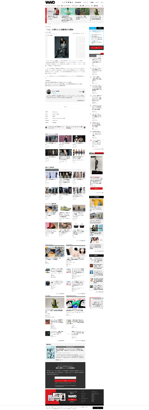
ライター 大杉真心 (50, 35)
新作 (73, 218)
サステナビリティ (75, 5)
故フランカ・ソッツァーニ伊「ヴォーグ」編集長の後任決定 (74, 127)
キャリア (83, 401)
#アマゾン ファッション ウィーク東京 (59, 118)
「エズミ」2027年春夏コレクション (78, 180)
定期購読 (91, 2)
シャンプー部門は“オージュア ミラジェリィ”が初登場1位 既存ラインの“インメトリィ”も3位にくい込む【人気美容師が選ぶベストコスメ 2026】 (78, 284)
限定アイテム (63, 234)
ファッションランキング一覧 (98, 149)
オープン (60, 218)
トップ (82, 391)
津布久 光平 (52, 275)
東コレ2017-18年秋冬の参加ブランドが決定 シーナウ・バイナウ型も (58, 82)
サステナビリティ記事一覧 (80, 340)
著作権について (94, 396)
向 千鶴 (67, 314)
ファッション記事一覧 (60, 293)
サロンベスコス (80, 275)
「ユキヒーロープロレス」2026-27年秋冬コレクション (78, 195)
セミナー (97, 2)
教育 (46, 261)
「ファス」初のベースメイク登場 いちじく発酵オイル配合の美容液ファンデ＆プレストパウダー (75, 259)
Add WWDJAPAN (77, 33)
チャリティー (94, 92)
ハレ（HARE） (55, 60)
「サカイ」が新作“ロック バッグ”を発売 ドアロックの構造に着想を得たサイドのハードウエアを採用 (78, 232)
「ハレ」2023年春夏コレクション (50, 144)
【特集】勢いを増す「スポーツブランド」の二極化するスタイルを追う (52, 17)
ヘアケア (75, 275)
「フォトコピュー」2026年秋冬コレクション (50, 195)
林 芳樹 (52, 335)
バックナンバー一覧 (99, 192)
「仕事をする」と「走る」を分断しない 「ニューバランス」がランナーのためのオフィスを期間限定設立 (64, 214)
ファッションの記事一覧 (80, 240)
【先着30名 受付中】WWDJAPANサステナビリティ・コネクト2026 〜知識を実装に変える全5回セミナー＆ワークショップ (67, 19)
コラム (66, 161)
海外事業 (58, 334)
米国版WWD (52, 326)
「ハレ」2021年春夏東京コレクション (78, 144)
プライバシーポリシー (95, 392)
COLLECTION (47, 146)
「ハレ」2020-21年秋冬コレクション (50, 157)
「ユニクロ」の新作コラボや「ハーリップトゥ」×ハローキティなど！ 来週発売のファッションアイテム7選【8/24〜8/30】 (96, 98)
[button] (103, 5)
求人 (92, 5)
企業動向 (67, 218)
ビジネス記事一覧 (61, 340)
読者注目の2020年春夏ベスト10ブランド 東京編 (78, 157)
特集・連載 (82, 5)
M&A (46, 313)
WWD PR (99, 251)
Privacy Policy (74, 385)
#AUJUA (73, 278)
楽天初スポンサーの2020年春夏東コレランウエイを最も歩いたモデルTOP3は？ (64, 158)
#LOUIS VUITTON (53, 328)
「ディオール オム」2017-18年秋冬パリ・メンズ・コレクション (56, 127)
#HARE (54, 116)
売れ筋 (73, 275)
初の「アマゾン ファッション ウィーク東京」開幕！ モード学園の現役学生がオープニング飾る (63, 83)
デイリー (92, 55)
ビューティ (53, 5)
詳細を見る (96, 188)
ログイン (102, 2)
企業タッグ (63, 218)
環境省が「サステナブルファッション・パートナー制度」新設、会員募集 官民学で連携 (78, 333)
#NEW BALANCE (53, 277)
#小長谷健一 (55, 122)
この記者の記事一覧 (80, 100)
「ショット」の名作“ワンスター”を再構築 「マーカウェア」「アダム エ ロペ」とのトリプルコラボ (78, 214)
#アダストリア (55, 120)
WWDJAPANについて (94, 391)
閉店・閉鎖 (52, 325)
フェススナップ (94, 73)
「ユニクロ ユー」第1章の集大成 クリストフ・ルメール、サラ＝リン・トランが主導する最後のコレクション (96, 61)
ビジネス (58, 5)
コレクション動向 (61, 161)
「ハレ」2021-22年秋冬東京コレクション (64, 144)
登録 (96, 47)
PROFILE (80, 91)
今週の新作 (93, 102)
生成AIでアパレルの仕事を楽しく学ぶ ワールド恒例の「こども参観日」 (50, 214)
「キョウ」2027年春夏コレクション (64, 195)
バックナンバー (85, 2)
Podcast (73, 312)
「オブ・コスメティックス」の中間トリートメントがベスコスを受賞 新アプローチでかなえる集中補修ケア (98, 274)
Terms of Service (59, 386)
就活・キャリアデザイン (66, 5)
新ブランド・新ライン (69, 262)
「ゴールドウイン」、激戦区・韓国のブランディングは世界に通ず (81, 17)
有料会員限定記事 (78, 2)
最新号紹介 (96, 5)
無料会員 (92, 28)
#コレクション (55, 111)
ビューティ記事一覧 (81, 293)
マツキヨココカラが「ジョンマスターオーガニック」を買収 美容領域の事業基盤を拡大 (54, 311)
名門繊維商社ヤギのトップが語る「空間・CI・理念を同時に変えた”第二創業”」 (96, 233)
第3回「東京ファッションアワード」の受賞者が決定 (55, 85)
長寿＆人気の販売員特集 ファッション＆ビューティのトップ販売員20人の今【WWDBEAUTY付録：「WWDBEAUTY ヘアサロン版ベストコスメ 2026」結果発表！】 (69, 350)
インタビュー (74, 325)
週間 (100, 55)
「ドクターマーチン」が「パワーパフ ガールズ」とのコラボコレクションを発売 (50, 231)
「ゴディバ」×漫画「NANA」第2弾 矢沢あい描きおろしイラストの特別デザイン (64, 231)
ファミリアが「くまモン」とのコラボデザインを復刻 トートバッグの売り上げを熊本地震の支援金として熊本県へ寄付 (97, 88)
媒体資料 (93, 401)
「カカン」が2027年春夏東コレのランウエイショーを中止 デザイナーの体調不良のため (64, 181)
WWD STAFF (52, 286)
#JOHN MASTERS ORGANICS (50, 317)
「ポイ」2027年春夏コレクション (50, 180)
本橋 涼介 (46, 262)
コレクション (87, 5)
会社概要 (93, 397)
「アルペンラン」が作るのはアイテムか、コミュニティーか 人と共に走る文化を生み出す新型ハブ (95, 221)
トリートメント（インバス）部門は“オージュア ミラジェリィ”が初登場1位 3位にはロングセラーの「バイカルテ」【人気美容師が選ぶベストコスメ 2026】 (78, 271)
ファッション (48, 5)
